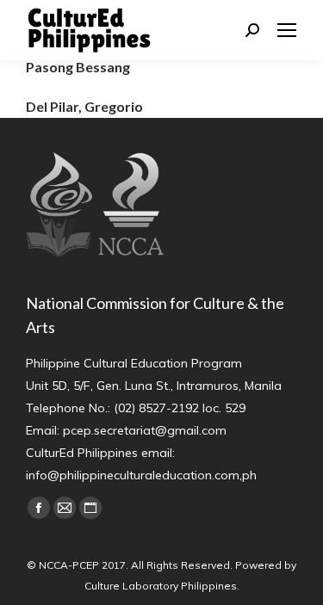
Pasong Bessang (78, 67)
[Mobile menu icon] (286, 30)
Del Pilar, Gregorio (84, 106)
